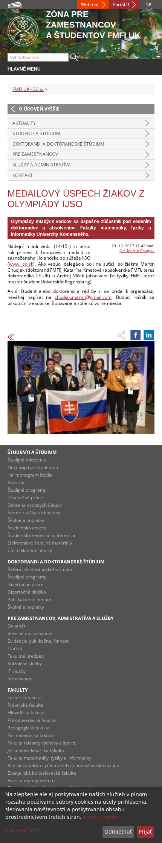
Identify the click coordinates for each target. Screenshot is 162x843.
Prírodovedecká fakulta (32, 720)
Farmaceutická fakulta (31, 735)
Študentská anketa (27, 528)
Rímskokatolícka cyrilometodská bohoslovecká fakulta (63, 765)
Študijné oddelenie (27, 460)
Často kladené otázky (30, 550)
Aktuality (24, 123)
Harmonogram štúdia (30, 475)
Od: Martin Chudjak (136, 250)
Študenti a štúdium (36, 133)
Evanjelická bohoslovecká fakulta (42, 773)
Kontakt (22, 175)
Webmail (90, 4)
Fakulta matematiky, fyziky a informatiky (49, 758)
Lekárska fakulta (25, 697)
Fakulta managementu (31, 780)
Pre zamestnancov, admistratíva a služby (60, 618)
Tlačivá (15, 648)
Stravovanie (20, 678)
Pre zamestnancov (35, 154)
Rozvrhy (16, 482)
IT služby (17, 671)
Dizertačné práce (26, 584)
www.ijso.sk (21, 264)
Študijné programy (27, 490)
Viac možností (22, 830)
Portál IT (121, 4)
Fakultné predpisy (26, 656)
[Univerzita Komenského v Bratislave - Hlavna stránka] (23, 29)
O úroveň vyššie (39, 109)
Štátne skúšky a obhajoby (34, 512)
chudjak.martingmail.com (83, 297)
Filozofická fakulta (26, 712)
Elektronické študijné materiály (40, 543)
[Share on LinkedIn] (148, 335)
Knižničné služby (25, 663)
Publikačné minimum (29, 599)
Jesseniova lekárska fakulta (36, 750)
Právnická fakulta (25, 705)
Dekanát (16, 626)
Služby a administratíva (41, 165)
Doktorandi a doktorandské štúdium (58, 144)
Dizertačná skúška (27, 592)
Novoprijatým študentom (34, 467)
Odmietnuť (118, 831)
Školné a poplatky (26, 520)
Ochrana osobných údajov (35, 505)
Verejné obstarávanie (30, 633)
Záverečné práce (25, 497)
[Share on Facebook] (135, 335)
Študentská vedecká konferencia (41, 535)
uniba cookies (100, 816)
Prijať (145, 831)
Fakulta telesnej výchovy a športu (42, 743)
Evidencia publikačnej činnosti (39, 641)
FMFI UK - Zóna (28, 89)
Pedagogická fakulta (29, 728)
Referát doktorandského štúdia (40, 569)
